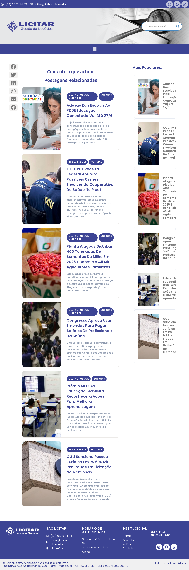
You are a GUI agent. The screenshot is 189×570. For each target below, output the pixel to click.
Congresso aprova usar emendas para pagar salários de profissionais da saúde (89, 328)
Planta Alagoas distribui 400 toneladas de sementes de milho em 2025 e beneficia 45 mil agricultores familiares (89, 257)
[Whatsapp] (184, 4)
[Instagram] (169, 4)
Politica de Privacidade (170, 563)
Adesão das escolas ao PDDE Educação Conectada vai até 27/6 (89, 110)
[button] (94, 49)
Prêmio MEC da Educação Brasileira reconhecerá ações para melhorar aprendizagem (85, 396)
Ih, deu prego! (77, 161)
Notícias (106, 94)
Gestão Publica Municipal (78, 96)
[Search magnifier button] (177, 26)
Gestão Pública (78, 378)
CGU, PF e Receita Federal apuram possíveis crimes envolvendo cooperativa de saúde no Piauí (90, 179)
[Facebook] (177, 4)
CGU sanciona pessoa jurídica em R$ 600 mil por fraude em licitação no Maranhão (89, 464)
